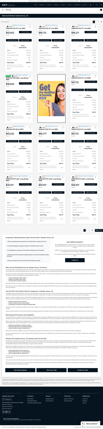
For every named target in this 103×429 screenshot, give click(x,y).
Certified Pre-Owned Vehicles (34, 403)
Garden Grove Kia (5, 427)
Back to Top (99, 230)
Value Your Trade (51, 370)
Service (48, 396)
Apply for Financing (69, 398)
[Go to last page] (101, 22)
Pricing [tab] (22, 46)
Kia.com (84, 403)
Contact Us (75, 260)
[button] (9, 26)
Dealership (86, 396)
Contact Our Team (82, 370)
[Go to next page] (98, 22)
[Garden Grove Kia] (8, 5)
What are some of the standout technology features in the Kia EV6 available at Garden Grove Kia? (28, 255)
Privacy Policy (12, 427)
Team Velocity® (82, 427)
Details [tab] (15, 46)
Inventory (30, 396)
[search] (101, 5)
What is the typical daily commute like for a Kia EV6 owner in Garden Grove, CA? (27, 241)
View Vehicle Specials (20, 370)
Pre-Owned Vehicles (32, 400)
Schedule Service (50, 398)
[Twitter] (9, 412)
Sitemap (23, 427)
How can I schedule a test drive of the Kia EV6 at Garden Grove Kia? (24, 260)
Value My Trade (68, 400)
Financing (67, 396)
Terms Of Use (18, 427)
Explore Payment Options (12, 40)
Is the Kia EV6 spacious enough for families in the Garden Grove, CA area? (25, 246)
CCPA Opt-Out (39, 427)
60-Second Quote (26, 32)
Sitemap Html (28, 427)
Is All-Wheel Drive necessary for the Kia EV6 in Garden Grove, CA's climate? (26, 250)
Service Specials (49, 400)
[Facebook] (3, 412)
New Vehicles (30, 398)
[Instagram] (6, 412)
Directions (85, 400)
